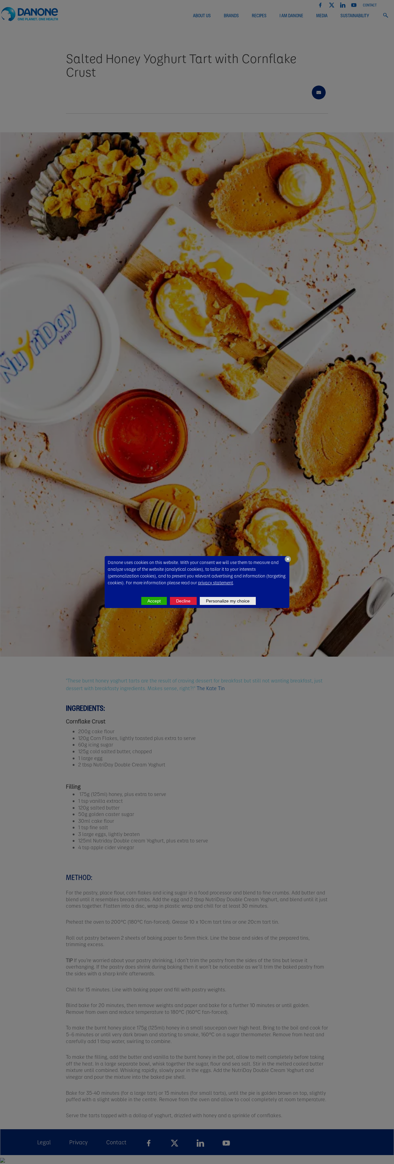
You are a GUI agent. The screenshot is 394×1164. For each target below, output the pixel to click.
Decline (183, 600)
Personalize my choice (228, 600)
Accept (154, 600)
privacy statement (215, 582)
